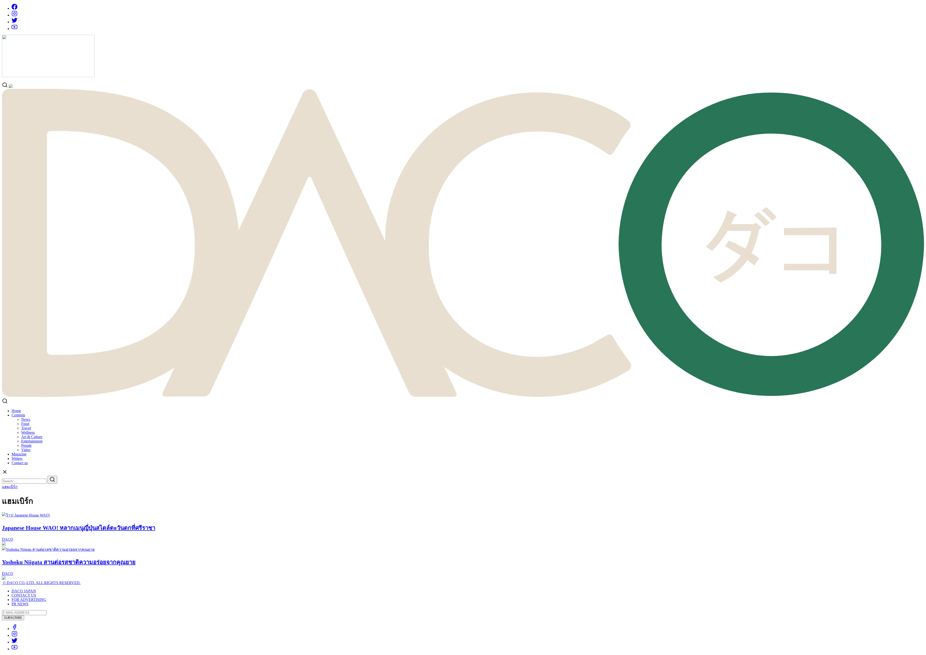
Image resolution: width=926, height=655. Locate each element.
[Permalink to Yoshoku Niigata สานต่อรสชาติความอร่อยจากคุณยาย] (48, 549)
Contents (18, 415)
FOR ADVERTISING (29, 600)
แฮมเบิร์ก (10, 487)
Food (25, 424)
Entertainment (31, 441)
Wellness (28, 432)
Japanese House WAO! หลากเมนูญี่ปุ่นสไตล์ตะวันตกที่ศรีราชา (78, 528)
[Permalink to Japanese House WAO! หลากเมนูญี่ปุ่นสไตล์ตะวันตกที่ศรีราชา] (26, 515)
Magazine (19, 454)
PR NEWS (20, 604)
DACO (7, 539)
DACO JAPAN (24, 591)
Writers (17, 458)
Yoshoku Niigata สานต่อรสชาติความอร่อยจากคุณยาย (69, 562)
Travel (26, 428)
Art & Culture (31, 437)
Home (16, 411)
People (26, 445)
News (25, 419)
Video (25, 450)
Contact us (20, 463)
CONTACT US (24, 595)
